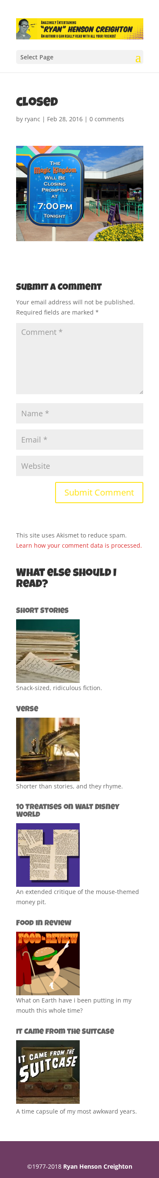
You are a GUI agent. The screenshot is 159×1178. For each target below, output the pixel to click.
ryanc (32, 119)
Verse (27, 709)
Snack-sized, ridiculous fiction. (59, 688)
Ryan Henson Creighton (97, 1166)
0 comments (106, 119)
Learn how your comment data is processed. (79, 545)
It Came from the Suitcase (65, 1032)
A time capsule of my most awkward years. (76, 1111)
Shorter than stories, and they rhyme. (69, 786)
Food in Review (43, 923)
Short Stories (42, 611)
